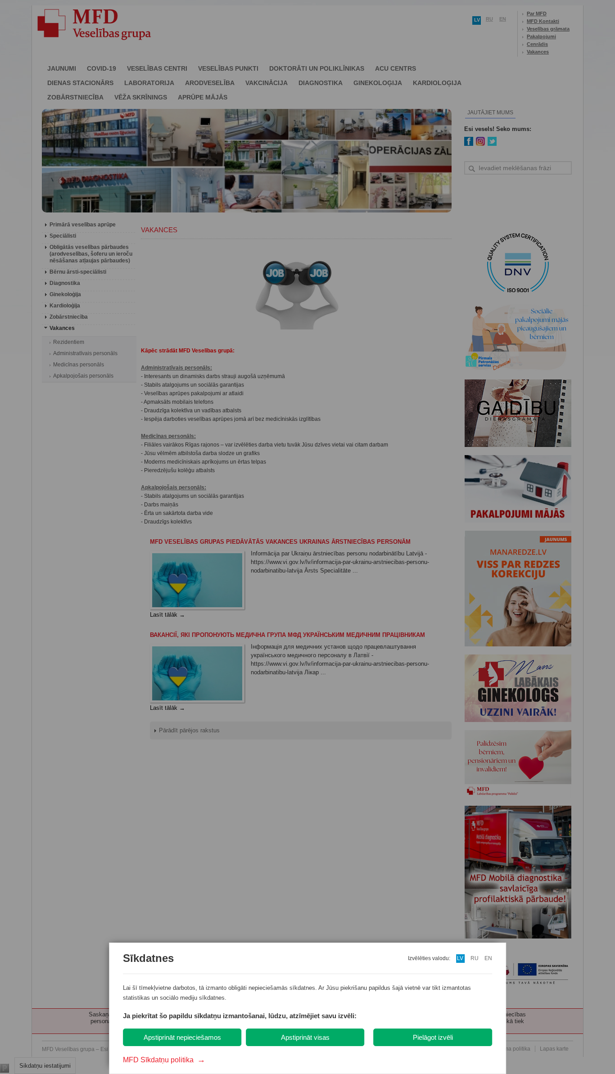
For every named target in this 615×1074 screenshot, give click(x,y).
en (488, 958)
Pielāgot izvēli (433, 1037)
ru (474, 958)
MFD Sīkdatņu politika (164, 1060)
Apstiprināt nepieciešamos (182, 1037)
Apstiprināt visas (305, 1037)
